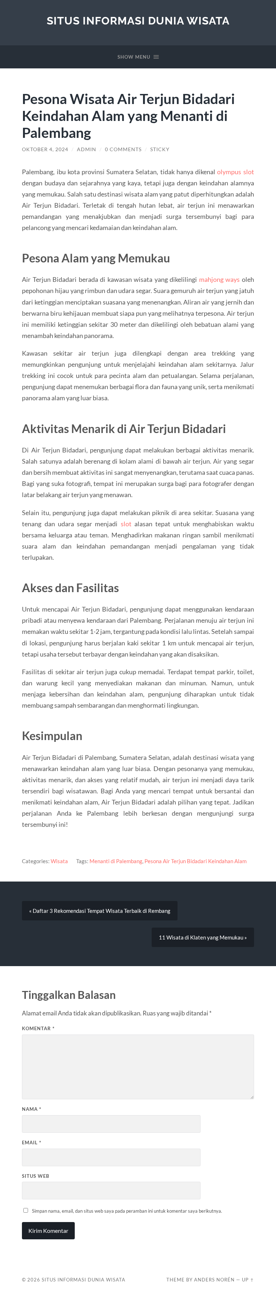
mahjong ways (219, 279)
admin (86, 149)
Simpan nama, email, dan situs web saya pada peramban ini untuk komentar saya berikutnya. (127, 1211)
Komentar (38, 1028)
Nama (31, 1109)
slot (126, 524)
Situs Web (35, 1176)
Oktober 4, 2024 (45, 149)
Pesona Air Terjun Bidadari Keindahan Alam (195, 861)
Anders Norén (214, 1280)
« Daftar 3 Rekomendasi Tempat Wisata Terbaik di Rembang (99, 910)
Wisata (59, 861)
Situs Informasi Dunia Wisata (138, 20)
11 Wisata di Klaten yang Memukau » (203, 937)
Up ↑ (248, 1280)
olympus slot (235, 172)
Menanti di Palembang (115, 861)
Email (31, 1142)
